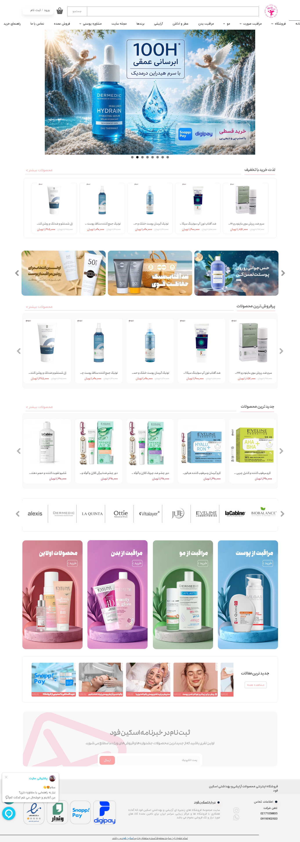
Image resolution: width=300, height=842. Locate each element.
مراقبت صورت (252, 24)
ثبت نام (36, 10)
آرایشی (158, 24)
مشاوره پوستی (92, 24)
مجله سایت (119, 24)
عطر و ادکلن (180, 24)
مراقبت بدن (206, 24)
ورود (47, 10)
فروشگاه (280, 24)
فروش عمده (62, 24)
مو (228, 24)
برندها (141, 24)
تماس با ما (37, 24)
